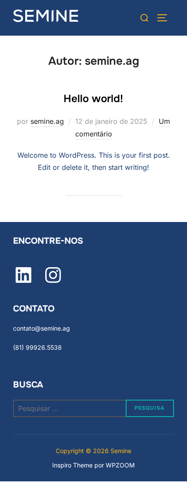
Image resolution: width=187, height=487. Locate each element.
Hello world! (93, 98)
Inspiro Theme (72, 465)
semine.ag (47, 121)
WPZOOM (120, 465)
